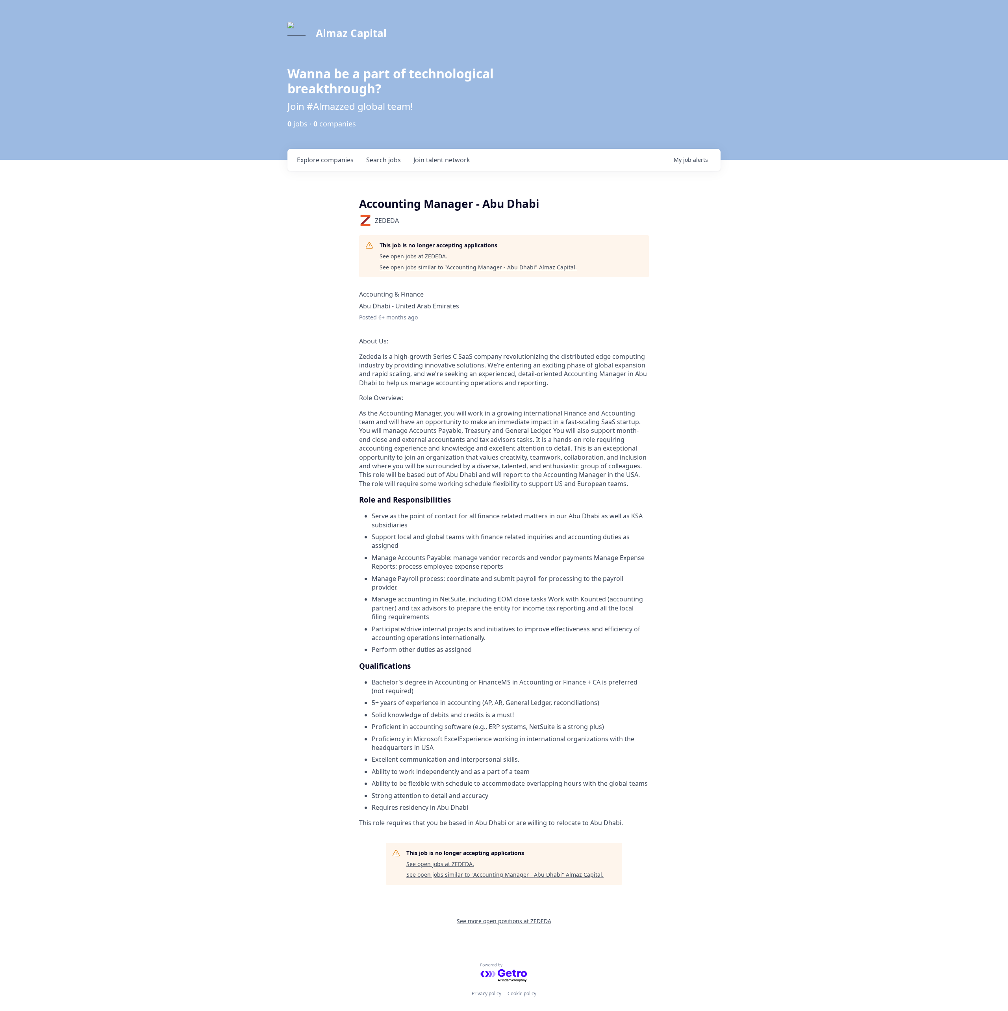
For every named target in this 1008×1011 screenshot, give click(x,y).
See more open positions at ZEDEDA (504, 921)
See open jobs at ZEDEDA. (413, 256)
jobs (383, 160)
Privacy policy (486, 993)
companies (325, 160)
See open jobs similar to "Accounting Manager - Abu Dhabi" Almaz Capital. (478, 267)
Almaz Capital (351, 33)
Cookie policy (522, 993)
